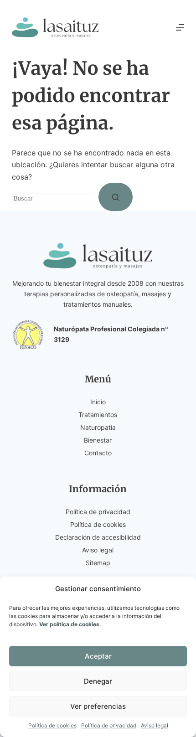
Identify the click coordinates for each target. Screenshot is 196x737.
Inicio (98, 402)
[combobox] (54, 198)
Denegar (98, 681)
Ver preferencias (98, 706)
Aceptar (98, 656)
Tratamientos (97, 414)
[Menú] (180, 27)
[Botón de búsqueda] (115, 197)
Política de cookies (52, 725)
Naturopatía (98, 427)
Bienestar (98, 440)
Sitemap (98, 563)
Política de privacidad (108, 725)
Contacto (98, 453)
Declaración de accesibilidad (98, 537)
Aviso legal (154, 725)
